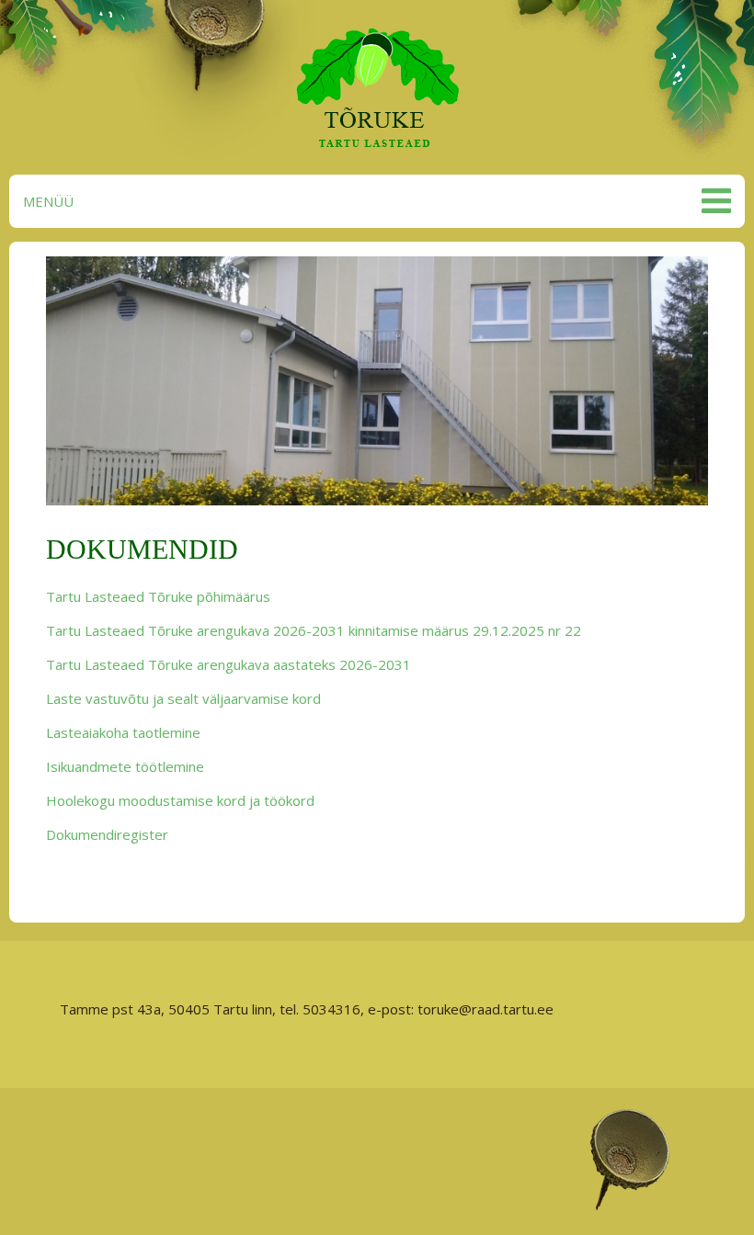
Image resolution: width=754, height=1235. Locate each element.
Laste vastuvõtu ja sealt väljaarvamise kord (183, 698)
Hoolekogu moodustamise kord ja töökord (180, 800)
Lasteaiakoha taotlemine (123, 732)
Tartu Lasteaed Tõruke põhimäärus (158, 596)
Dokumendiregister (107, 834)
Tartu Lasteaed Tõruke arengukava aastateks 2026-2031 (228, 664)
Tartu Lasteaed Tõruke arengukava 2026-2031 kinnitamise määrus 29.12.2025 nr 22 (313, 630)
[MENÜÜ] (714, 201)
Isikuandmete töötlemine (125, 766)
